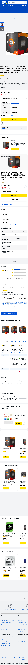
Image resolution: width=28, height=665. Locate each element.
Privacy (14, 657)
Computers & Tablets (11, 18)
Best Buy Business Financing (7, 645)
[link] (9, 313)
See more (4, 352)
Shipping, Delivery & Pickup (7, 620)
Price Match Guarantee (6, 624)
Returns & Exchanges (6, 622)
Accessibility (3, 657)
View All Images (5, 339)
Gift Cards (3, 631)
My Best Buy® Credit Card (7, 636)
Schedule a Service (22, 622)
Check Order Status (5, 618)
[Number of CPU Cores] (12, 247)
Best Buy (3, 18)
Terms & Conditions (9, 658)
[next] (25, 299)
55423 (11, 115)
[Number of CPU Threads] (12, 252)
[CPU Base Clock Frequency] (12, 238)
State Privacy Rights (23, 658)
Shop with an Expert (22, 620)
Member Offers (21, 641)
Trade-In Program (5, 629)
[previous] (2, 299)
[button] (5, 5)
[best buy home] (4, 2)
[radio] (5, 108)
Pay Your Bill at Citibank (6, 639)
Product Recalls (4, 627)
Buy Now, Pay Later (5, 643)
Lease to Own (4, 641)
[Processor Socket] (12, 231)
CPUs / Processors (16, 20)
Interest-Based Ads (19, 658)
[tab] (5, 382)
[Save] (2, 123)
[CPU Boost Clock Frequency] (12, 243)
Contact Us (20, 631)
